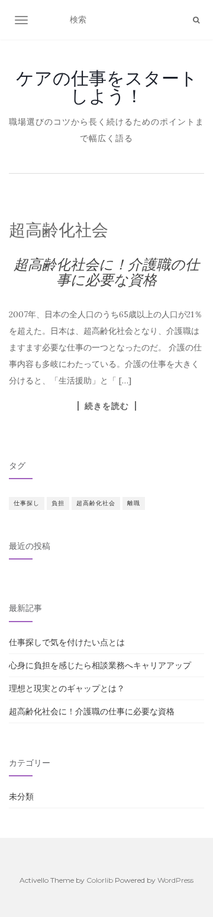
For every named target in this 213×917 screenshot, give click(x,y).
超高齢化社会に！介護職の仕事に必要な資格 (106, 272)
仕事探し (27, 503)
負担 (57, 503)
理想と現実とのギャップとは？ (67, 688)
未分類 (21, 796)
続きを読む (107, 406)
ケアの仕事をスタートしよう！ (107, 87)
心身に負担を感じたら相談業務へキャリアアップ (100, 665)
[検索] (196, 20)
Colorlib (99, 880)
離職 (133, 503)
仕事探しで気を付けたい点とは (67, 642)
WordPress (175, 880)
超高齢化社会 (95, 503)
